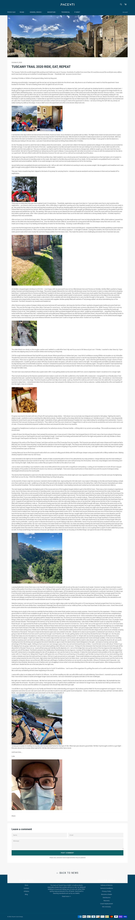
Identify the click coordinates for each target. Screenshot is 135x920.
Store (26, 885)
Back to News (68, 872)
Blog (26, 894)
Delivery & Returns (106, 885)
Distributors (106, 897)
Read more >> (66, 896)
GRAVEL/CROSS (36, 12)
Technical (65, 12)
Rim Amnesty (106, 907)
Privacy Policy (106, 891)
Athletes (26, 891)
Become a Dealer (106, 894)
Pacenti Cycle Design (17, 916)
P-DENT (77, 12)
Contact (26, 888)
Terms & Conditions (106, 888)
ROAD (22, 12)
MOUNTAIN (51, 12)
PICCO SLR (11, 12)
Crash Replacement (106, 903)
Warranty (106, 900)
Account (125, 12)
